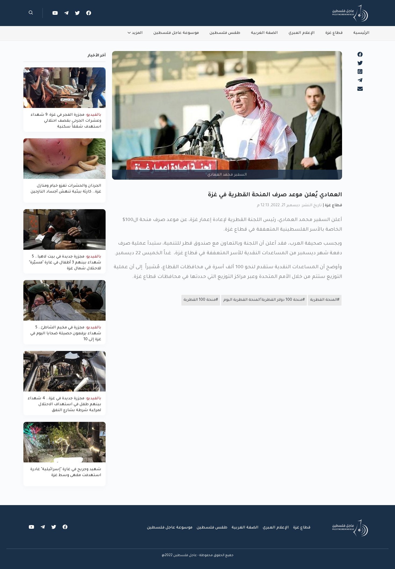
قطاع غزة (334, 33)
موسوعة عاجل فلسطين (176, 33)
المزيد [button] (137, 33)
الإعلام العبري (302, 33)
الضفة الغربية (264, 33)
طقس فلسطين (225, 33)
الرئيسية (361, 33)
